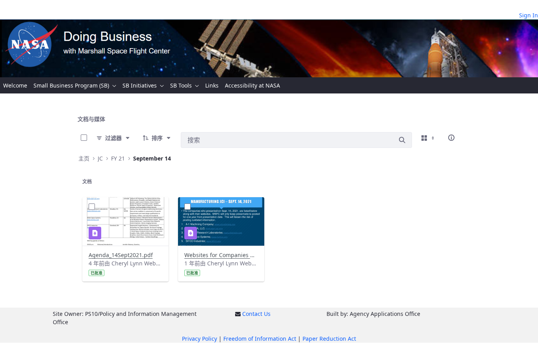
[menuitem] (15, 85)
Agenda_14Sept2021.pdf (121, 255)
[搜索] (402, 140)
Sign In (528, 15)
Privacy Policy (199, 338)
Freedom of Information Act (259, 338)
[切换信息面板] (451, 137)
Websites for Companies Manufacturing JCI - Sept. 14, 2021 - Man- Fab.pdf (221, 255)
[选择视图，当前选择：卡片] (428, 137)
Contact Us (256, 313)
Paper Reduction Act (329, 338)
